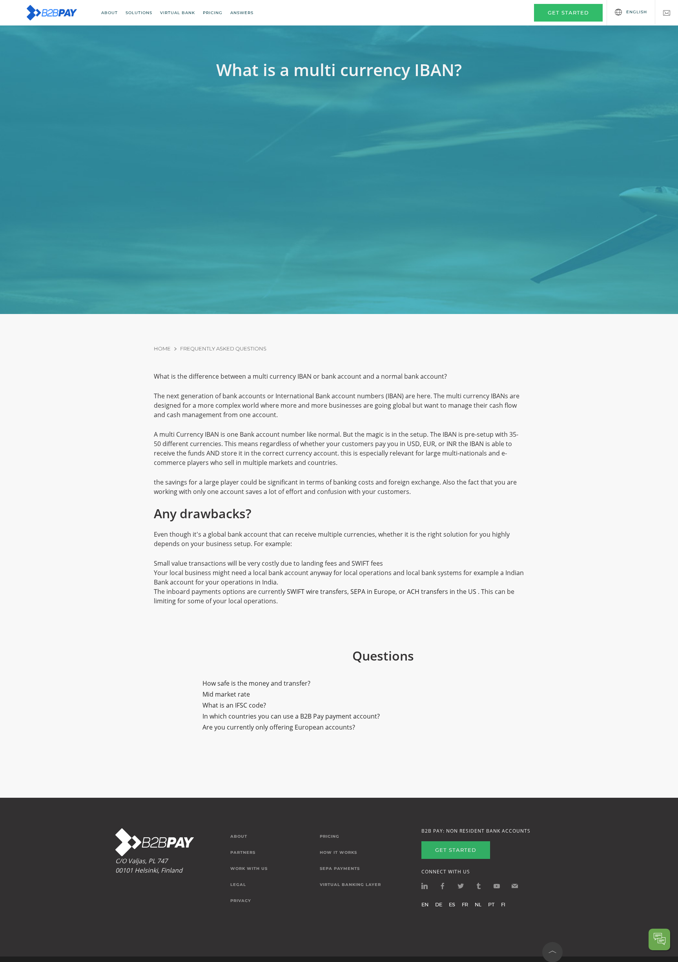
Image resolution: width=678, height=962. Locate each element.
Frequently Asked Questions (223, 348)
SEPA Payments (340, 868)
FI (503, 904)
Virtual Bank (177, 12)
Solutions (139, 12)
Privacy (240, 900)
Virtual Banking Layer (350, 884)
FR (465, 904)
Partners (242, 852)
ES (452, 904)
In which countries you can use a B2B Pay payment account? (291, 716)
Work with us (249, 868)
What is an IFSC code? (234, 705)
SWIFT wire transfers (317, 591)
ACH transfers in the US (442, 591)
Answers (241, 12)
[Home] (57, 12)
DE (438, 904)
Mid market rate (226, 694)
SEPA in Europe (373, 591)
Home (162, 348)
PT (491, 904)
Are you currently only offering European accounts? (278, 727)
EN (424, 904)
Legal (238, 884)
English (636, 12)
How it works (338, 852)
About (109, 12)
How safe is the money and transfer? (256, 683)
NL (478, 904)
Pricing (212, 12)
